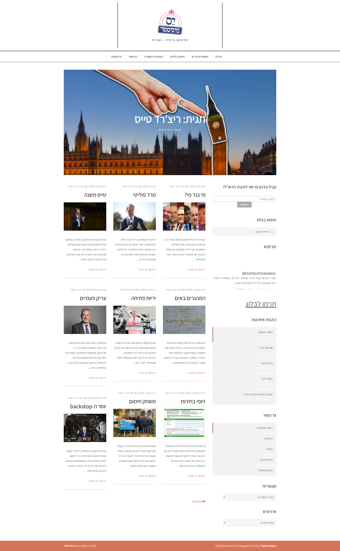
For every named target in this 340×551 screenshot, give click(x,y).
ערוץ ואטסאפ (266, 470)
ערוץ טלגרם (266, 459)
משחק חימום (142, 401)
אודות (218, 56)
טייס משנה (95, 194)
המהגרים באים (190, 298)
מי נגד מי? (195, 194)
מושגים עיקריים (200, 56)
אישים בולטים (177, 56)
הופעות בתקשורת (153, 56)
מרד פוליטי (144, 194)
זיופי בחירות (193, 401)
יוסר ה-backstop (88, 406)
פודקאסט (116, 56)
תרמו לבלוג (260, 303)
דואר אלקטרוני (265, 428)
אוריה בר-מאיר (76, 186)
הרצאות (133, 56)
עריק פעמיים (93, 298)
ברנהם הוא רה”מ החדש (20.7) (258, 270)
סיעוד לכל (267, 379)
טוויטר (269, 449)
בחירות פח (267, 363)
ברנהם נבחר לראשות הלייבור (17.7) (255, 287)
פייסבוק (268, 438)
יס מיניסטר (69, 546)
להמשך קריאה (98, 269)
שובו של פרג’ (266, 348)
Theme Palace (268, 546)
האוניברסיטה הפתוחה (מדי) (258, 394)
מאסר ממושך (265, 332)
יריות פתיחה (143, 298)
